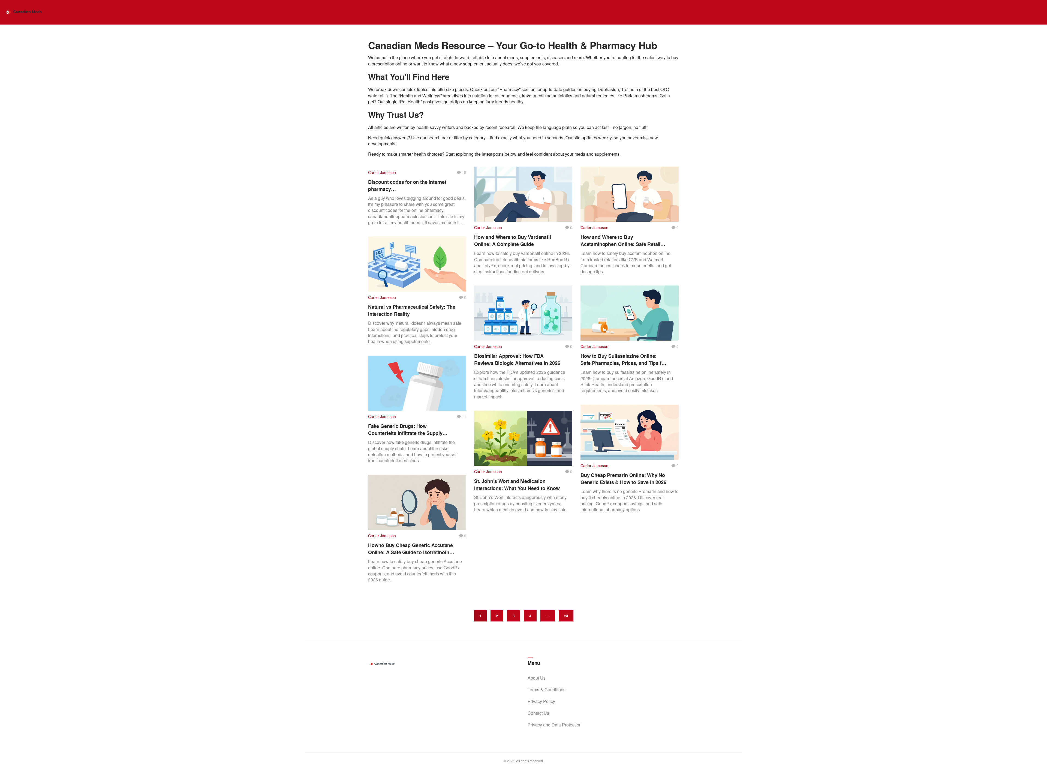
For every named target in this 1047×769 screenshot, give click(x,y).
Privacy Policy (541, 701)
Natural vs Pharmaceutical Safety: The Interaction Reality (411, 310)
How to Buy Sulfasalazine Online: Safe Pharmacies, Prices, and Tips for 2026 (623, 359)
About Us (537, 678)
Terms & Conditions (546, 689)
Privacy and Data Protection (555, 725)
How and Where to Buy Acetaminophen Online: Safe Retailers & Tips (624, 240)
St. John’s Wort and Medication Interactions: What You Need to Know (517, 484)
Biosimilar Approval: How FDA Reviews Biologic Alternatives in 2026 (517, 359)
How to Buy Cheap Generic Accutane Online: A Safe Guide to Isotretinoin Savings (410, 549)
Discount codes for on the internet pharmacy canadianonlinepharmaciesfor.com (407, 185)
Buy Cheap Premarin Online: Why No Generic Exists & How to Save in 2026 (623, 478)
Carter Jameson (382, 172)
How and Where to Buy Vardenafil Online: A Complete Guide (512, 240)
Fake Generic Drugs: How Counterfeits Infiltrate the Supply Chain (405, 429)
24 (566, 615)
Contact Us (538, 713)
